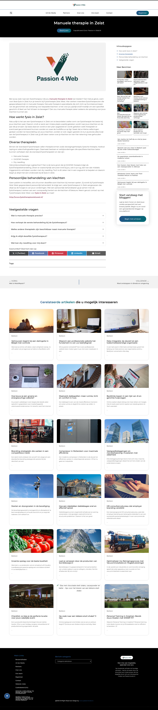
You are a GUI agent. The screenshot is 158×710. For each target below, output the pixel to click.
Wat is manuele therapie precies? (57, 216)
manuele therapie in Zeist (61, 99)
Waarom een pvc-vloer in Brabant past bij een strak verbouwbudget (131, 148)
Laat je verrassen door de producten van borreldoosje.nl (78, 562)
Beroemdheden (21, 659)
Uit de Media (20, 663)
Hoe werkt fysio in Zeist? (128, 51)
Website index (20, 684)
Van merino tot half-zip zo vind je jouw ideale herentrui (131, 140)
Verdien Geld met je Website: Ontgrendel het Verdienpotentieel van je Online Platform (24, 698)
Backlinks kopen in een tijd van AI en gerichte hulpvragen (124, 397)
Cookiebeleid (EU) (21, 687)
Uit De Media (51, 13)
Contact (109, 13)
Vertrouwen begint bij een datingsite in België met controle (132, 183)
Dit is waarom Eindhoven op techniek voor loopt (140, 131)
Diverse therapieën (126, 54)
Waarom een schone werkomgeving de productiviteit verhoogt (140, 115)
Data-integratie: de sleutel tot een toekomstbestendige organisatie (122, 342)
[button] (11, 13)
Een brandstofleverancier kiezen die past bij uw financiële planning (124, 115)
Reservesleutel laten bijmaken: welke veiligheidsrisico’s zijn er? (140, 82)
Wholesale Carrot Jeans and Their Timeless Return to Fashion (129, 174)
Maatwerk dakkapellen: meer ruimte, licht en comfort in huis (78, 397)
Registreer (19, 677)
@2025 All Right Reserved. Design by (74, 700)
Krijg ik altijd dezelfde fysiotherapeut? (57, 236)
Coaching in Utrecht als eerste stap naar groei (123, 131)
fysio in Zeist (40, 193)
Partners (66, 13)
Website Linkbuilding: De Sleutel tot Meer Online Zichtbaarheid (24, 692)
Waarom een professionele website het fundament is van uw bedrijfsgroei (77, 342)
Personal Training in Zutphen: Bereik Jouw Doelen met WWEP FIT (124, 617)
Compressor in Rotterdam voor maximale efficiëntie (78, 452)
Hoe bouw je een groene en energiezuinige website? (24, 397)
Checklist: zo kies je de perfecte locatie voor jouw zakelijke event (29, 617)
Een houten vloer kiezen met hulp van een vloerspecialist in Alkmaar (131, 166)
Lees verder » (121, 144)
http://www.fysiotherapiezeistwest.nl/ (26, 197)
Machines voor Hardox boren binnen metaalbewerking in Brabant (141, 99)
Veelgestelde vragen (126, 60)
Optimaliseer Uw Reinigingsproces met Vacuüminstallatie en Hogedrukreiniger (125, 562)
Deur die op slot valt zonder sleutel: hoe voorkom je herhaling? (123, 99)
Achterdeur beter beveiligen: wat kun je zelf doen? (124, 81)
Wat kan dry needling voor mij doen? (57, 243)
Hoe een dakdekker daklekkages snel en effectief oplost (78, 507)
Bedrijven (64, 30)
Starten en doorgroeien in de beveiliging (30, 506)
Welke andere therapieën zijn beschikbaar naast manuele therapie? (57, 229)
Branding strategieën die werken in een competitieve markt (29, 452)
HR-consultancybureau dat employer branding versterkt (124, 507)
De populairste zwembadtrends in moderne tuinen (130, 157)
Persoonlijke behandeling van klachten (133, 57)
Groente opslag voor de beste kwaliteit (29, 561)
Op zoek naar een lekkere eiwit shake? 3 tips (77, 617)
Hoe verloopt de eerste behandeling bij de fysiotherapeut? (57, 222)
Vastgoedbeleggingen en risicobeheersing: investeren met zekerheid (122, 453)
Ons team (95, 13)
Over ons (80, 13)
